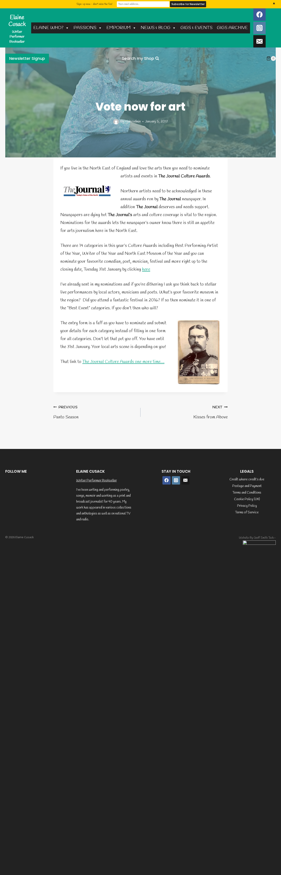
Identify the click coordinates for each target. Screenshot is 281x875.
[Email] (259, 41)
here (146, 269)
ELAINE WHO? (48, 28)
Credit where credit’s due (246, 479)
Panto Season (66, 412)
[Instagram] (259, 28)
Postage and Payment (247, 486)
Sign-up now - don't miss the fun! (94, 4)
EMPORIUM (118, 28)
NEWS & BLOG (155, 28)
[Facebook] (259, 14)
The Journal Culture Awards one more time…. (123, 362)
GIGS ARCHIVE (232, 28)
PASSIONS (85, 28)
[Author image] (116, 121)
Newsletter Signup (27, 58)
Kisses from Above (210, 412)
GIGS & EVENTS (196, 28)
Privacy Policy (247, 506)
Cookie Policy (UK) (247, 499)
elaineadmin (133, 121)
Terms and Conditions (246, 492)
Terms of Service (247, 512)
